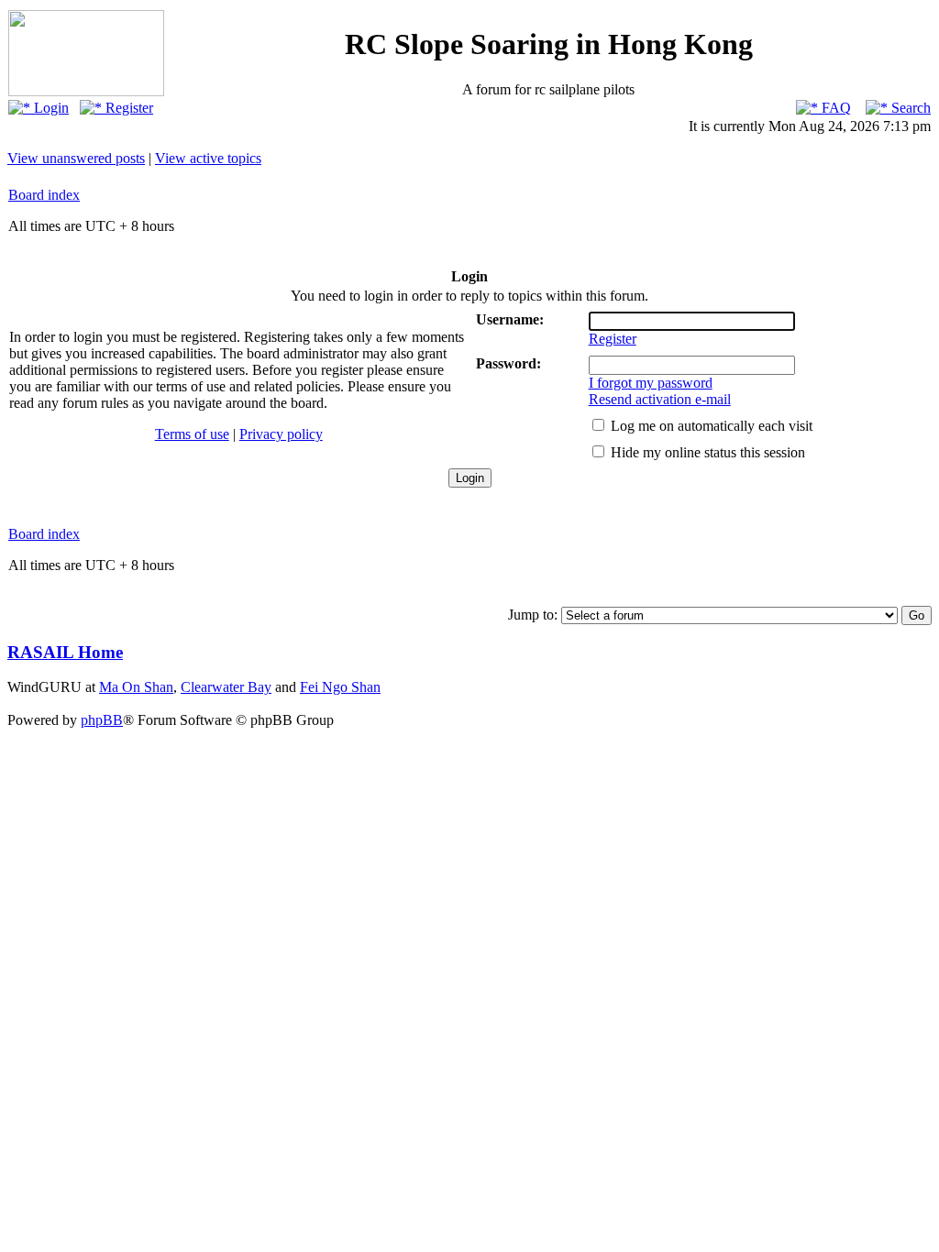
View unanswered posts (76, 158)
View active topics (208, 158)
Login (49, 107)
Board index (44, 195)
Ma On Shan (136, 687)
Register (127, 107)
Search (909, 107)
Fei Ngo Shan (340, 687)
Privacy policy (281, 434)
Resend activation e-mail (660, 399)
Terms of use (192, 434)
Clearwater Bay (226, 687)
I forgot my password (651, 382)
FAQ (834, 107)
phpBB (102, 720)
